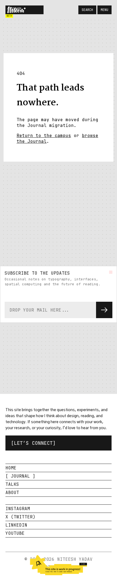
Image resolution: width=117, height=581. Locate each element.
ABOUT (12, 492)
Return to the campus (44, 135)
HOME (10, 468)
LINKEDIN (16, 525)
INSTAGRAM (17, 509)
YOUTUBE (14, 533)
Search (87, 10)
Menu (104, 10)
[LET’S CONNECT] (33, 443)
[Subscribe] (104, 310)
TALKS (12, 484)
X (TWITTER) (20, 517)
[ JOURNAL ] (20, 476)
